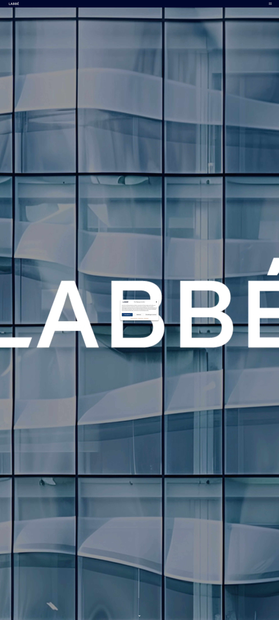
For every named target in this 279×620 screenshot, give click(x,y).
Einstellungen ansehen (151, 314)
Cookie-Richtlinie (134, 318)
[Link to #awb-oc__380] (270, 3)
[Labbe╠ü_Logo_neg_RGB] (13, 2)
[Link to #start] (139, 615)
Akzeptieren (127, 314)
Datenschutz (140, 318)
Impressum (146, 318)
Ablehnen (139, 314)
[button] (156, 302)
